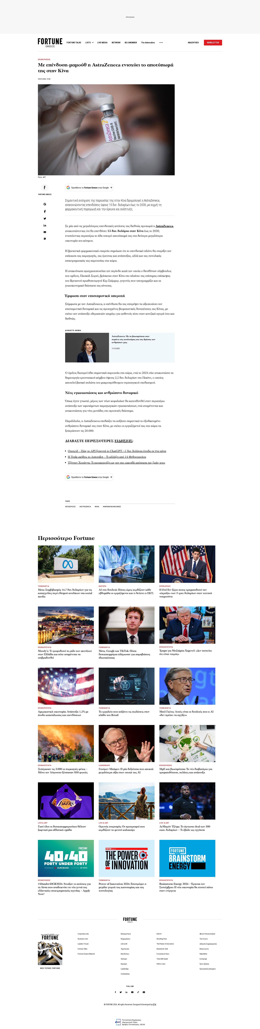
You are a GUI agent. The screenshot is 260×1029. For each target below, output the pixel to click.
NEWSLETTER (213, 42)
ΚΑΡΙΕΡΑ (102, 586)
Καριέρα (124, 964)
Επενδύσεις (125, 954)
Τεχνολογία (125, 949)
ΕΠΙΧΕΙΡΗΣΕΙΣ (44, 59)
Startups (124, 959)
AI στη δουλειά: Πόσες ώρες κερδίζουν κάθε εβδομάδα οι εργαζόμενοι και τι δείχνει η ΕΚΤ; (126, 591)
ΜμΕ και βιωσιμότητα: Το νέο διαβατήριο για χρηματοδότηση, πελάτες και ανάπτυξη (185, 770)
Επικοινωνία (204, 949)
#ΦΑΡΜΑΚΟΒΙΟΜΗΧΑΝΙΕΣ (112, 507)
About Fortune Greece (207, 934)
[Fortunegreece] (50, 46)
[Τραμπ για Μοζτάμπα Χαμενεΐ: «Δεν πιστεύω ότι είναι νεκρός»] (187, 625)
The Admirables (148, 42)
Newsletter (203, 954)
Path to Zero (161, 964)
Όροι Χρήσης (204, 964)
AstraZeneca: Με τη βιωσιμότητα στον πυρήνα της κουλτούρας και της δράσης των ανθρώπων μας (133, 339)
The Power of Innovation (165, 944)
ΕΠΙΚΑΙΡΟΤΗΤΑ (44, 647)
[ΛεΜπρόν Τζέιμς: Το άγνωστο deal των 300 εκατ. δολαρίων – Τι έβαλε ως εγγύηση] (187, 800)
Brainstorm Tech (162, 949)
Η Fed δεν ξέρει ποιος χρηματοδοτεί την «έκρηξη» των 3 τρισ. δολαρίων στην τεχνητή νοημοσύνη (185, 593)
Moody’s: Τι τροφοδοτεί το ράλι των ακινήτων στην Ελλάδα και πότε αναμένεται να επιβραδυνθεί (65, 654)
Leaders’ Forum (83, 944)
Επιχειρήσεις (125, 939)
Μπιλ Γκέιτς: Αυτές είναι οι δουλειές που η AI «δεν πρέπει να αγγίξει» (186, 713)
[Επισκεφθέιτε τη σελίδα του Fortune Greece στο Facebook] (115, 992)
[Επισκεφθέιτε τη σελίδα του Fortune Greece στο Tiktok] (138, 992)
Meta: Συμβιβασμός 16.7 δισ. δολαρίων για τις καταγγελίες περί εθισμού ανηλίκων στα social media (65, 593)
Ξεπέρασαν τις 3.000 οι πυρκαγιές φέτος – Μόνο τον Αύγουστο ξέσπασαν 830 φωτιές (63, 770)
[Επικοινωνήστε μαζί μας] (144, 992)
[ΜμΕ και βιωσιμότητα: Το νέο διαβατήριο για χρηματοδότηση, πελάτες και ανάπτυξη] (187, 743)
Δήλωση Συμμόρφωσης (208, 944)
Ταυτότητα (204, 939)
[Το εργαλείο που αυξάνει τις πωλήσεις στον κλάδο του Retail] (127, 686)
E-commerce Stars (163, 954)
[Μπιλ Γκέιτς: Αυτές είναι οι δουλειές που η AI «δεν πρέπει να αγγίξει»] (187, 686)
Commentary (125, 974)
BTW (154, 1004)
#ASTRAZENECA (85, 507)
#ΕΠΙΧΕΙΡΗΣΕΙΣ (70, 507)
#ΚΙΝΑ (97, 507)
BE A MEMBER (131, 42)
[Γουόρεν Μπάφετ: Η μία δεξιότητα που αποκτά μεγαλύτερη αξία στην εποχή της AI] (127, 743)
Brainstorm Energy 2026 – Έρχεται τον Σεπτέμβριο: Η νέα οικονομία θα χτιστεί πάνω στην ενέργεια (186, 887)
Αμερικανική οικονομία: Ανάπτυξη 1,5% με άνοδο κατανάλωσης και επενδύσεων (63, 713)
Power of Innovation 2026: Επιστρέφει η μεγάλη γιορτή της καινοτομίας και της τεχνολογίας (122, 887)
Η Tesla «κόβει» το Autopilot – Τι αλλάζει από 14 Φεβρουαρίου (107, 457)
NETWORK (116, 42)
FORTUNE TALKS (74, 42)
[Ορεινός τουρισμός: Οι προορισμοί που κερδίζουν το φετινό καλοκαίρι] (127, 800)
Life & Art (124, 944)
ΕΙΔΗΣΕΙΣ (123, 441)
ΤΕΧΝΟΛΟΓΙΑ (43, 586)
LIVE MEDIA (102, 42)
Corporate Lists (83, 934)
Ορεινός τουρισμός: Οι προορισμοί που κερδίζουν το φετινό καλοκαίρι (122, 828)
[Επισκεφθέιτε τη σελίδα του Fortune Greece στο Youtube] (132, 993)
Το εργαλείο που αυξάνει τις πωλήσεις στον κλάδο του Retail (124, 713)
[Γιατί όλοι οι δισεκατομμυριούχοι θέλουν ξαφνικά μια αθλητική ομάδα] (66, 800)
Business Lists (83, 939)
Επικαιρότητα (126, 934)
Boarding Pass (162, 939)
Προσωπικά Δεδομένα (208, 969)
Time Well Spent (162, 959)
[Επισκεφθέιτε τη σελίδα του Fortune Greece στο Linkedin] (126, 992)
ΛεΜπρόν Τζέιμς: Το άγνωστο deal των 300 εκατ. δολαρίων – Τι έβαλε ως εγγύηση (184, 828)
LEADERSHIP (104, 765)
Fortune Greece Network (86, 954)
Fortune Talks (82, 949)
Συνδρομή (203, 959)
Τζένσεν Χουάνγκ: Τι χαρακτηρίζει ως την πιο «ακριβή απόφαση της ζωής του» (116, 463)
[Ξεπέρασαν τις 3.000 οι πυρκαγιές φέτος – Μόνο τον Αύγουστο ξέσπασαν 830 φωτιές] (66, 743)
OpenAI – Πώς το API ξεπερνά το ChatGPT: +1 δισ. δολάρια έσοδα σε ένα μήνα (117, 451)
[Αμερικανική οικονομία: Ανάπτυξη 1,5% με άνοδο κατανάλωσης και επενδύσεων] (66, 686)
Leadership (125, 969)
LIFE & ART (43, 823)
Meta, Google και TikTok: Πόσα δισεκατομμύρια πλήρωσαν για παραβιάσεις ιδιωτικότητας (124, 654)
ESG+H (159, 934)
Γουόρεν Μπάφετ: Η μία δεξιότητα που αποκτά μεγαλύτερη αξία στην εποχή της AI (126, 770)
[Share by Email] (45, 232)
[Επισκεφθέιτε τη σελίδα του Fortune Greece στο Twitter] (121, 992)
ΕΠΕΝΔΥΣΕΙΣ (164, 586)
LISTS (88, 42)
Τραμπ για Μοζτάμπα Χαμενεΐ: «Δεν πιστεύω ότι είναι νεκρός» (185, 652)
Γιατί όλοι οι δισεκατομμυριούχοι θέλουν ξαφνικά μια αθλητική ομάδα (62, 828)
